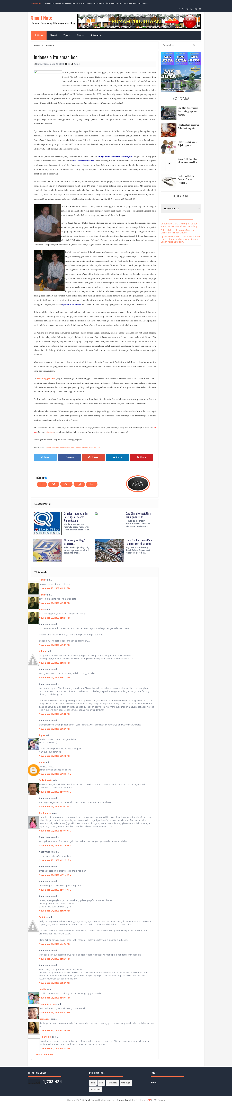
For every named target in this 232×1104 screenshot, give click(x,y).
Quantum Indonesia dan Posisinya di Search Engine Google (76, 517)
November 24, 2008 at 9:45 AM (54, 910)
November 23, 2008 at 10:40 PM (55, 830)
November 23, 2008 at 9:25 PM (54, 714)
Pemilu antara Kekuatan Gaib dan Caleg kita (188, 126)
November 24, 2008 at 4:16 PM (54, 944)
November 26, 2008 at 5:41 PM (54, 1012)
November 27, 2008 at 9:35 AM (54, 1048)
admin (40, 477)
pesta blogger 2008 (46, 378)
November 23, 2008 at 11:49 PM (55, 875)
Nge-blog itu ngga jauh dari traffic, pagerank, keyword (188, 111)
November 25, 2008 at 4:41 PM (54, 997)
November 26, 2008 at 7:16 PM (54, 1030)
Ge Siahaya (45, 813)
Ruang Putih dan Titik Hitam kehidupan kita (187, 160)
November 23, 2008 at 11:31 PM (55, 860)
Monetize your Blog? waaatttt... (74, 542)
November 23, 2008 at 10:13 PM (55, 792)
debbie (42, 989)
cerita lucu (112, 1083)
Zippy (42, 735)
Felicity (43, 917)
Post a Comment (44, 1054)
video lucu (96, 1089)
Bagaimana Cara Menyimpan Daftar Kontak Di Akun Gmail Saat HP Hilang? (179, 225)
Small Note (41, 17)
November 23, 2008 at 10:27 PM (55, 806)
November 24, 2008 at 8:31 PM (54, 959)
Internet (95, 35)
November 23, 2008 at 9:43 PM (54, 756)
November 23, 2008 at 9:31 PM (54, 729)
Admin (42, 651)
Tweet (47, 457)
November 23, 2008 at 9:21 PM (54, 677)
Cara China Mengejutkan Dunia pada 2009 (138, 515)
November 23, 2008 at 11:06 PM (55, 845)
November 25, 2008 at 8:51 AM (54, 983)
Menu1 (53, 35)
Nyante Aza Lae (47, 1004)
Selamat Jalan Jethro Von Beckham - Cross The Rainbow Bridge (178, 231)
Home (40, 35)
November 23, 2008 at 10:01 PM (55, 774)
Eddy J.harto (45, 780)
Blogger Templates (126, 1100)
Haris (42, 580)
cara (101, 1083)
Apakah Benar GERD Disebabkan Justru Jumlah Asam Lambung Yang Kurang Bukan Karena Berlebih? (180, 239)
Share (70, 457)
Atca (41, 762)
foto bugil (125, 1083)
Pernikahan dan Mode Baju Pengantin (187, 143)
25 (69, 64)
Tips (66, 35)
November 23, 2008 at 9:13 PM (54, 663)
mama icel (44, 1019)
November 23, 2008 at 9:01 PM (54, 588)
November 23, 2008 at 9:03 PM (54, 603)
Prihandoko (45, 1037)
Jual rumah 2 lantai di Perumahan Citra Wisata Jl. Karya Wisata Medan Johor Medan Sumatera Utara (89, 3)
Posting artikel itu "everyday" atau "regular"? (186, 179)
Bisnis (80, 35)
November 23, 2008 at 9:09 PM (54, 645)
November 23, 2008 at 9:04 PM (54, 618)
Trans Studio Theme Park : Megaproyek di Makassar (139, 542)
